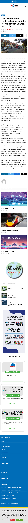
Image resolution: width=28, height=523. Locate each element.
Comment (3, 454)
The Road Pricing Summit (13, 375)
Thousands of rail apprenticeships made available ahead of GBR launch (12, 229)
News (3, 15)
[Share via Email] (19, 35)
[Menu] (2, 5)
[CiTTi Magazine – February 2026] (4, 288)
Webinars (3, 457)
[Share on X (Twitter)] (12, 35)
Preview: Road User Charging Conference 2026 (15, 296)
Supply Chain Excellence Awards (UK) (13, 398)
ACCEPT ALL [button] (19, 519)
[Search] (25, 5)
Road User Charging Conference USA (10, 492)
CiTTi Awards (4, 482)
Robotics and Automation (7, 495)
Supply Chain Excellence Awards (9, 501)
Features (3, 444)
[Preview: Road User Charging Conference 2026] (4, 295)
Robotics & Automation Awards (8, 498)
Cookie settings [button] (5, 519)
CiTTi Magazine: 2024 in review (9, 251)
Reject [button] (12, 519)
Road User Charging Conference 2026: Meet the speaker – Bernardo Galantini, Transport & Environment (17, 304)
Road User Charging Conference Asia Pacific (12, 487)
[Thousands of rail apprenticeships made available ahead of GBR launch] (14, 220)
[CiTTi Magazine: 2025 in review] (14, 199)
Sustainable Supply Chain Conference (10, 503)
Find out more (12, 380)
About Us (3, 469)
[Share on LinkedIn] (5, 35)
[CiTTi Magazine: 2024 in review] (14, 242)
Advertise (3, 467)
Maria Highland (9, 29)
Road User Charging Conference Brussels (11, 490)
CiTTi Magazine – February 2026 (15, 288)
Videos (3, 449)
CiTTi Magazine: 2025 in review (9, 208)
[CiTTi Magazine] (14, 5)
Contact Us (4, 472)
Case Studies (4, 452)
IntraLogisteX (4, 484)
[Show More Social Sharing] (25, 35)
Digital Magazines (5, 446)
